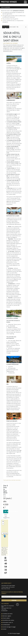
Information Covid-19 (8, 622)
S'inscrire (14, 600)
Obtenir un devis (7, 511)
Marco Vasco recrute (5, 588)
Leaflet (2, 547)
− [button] (3, 524)
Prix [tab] (17, 26)
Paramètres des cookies (8, 620)
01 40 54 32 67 (5, 566)
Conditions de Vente (7, 613)
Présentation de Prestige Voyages (8, 585)
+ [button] (3, 521)
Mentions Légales (7, 616)
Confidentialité (6, 624)
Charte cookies (6, 618)
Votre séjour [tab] (6, 26)
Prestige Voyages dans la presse (8, 587)
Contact (4, 629)
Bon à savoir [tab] (13, 26)
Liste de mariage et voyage (9, 627)
